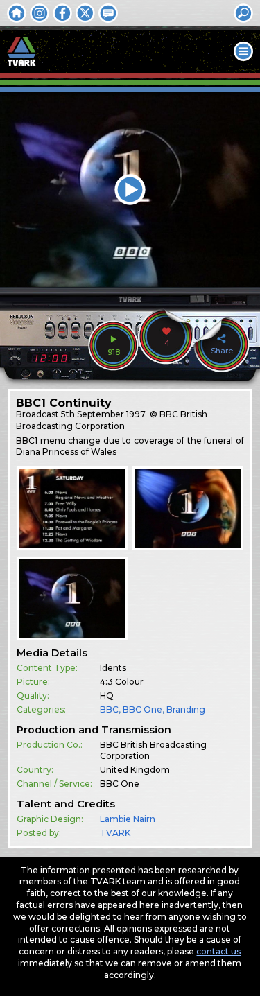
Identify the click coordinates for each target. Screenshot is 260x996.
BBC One (142, 709)
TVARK (115, 833)
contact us (218, 951)
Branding (185, 709)
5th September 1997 (103, 414)
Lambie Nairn (127, 819)
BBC (109, 709)
